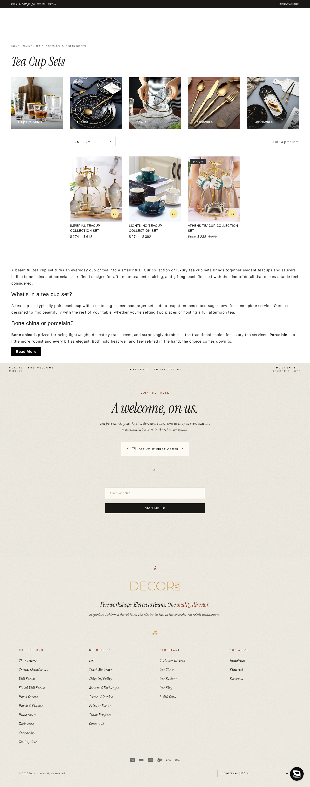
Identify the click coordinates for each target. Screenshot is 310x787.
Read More (26, 351)
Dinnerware (28, 714)
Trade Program (100, 714)
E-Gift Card (168, 696)
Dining (27, 46)
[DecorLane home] (155, 586)
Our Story (167, 669)
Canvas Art (27, 732)
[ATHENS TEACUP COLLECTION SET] (214, 189)
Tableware (26, 723)
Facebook (236, 678)
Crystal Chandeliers (33, 669)
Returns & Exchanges (104, 687)
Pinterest (236, 669)
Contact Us (97, 723)
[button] (297, 774)
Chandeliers (28, 660)
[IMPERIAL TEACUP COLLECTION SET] (96, 189)
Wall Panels (27, 678)
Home (15, 46)
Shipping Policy (100, 678)
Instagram (237, 660)
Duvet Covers (28, 696)
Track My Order (100, 669)
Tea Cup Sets (45, 46)
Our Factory (168, 678)
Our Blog (166, 687)
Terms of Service (101, 696)
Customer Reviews (173, 660)
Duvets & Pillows (31, 705)
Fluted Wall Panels (32, 687)
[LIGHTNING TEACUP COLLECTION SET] (155, 189)
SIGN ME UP (155, 508)
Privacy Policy (100, 705)
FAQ (91, 660)
